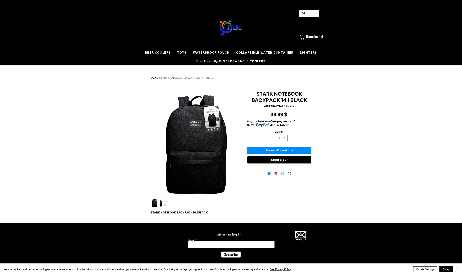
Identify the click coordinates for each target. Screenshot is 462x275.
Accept (446, 269)
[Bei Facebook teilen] (269, 173)
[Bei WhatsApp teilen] (283, 173)
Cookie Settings (425, 269)
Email (191, 240)
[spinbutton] (279, 138)
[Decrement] (274, 138)
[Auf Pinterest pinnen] (276, 173)
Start (153, 77)
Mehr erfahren (279, 125)
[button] (309, 37)
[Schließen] (458, 269)
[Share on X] (289, 173)
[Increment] (285, 138)
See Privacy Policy (280, 269)
